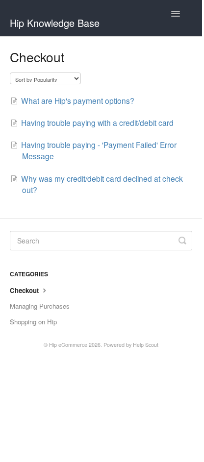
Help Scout (145, 344)
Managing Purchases (40, 306)
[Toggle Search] (182, 240)
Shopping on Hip (33, 321)
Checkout (25, 290)
